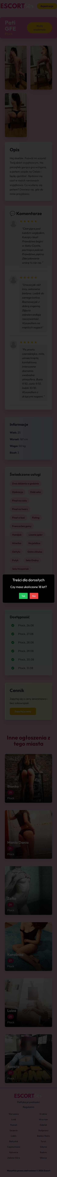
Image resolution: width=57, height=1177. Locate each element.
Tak (23, 595)
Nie (34, 595)
